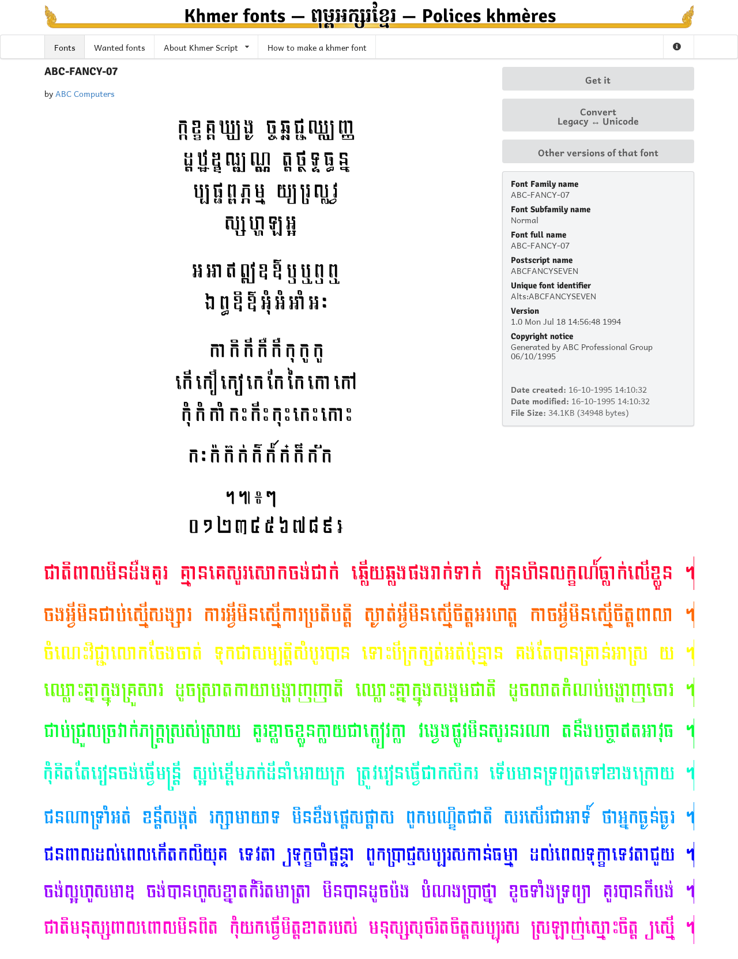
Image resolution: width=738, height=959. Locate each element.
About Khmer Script (201, 46)
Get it (598, 79)
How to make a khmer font (317, 46)
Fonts (65, 46)
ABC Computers (85, 93)
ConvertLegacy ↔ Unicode (598, 115)
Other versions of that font (598, 151)
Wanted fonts (119, 46)
